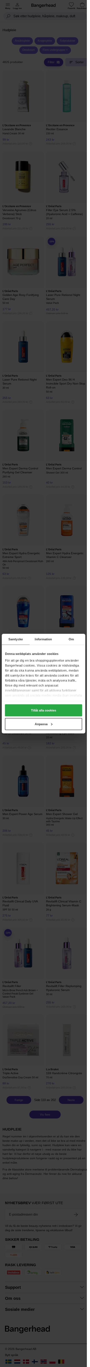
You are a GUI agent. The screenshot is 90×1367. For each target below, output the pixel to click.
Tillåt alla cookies (43, 710)
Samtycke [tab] (15, 639)
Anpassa (41, 724)
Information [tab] (43, 639)
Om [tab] (71, 639)
